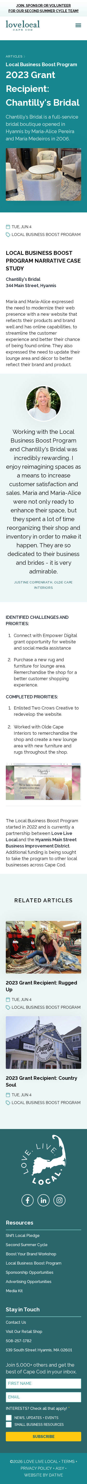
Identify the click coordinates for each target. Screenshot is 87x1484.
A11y (60, 1468)
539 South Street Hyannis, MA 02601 (39, 1350)
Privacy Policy (36, 1468)
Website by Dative (43, 1475)
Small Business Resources (39, 1425)
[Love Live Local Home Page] (23, 25)
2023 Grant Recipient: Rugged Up (41, 986)
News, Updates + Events (36, 1418)
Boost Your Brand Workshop (31, 1254)
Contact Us (16, 1322)
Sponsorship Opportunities (29, 1272)
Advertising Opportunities (28, 1281)
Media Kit (14, 1291)
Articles (14, 56)
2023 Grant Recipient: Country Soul (41, 1081)
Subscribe (44, 1436)
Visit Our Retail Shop (24, 1331)
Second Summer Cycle (27, 1244)
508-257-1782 (18, 1341)
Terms (68, 1461)
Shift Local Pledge (23, 1235)
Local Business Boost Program (41, 64)
